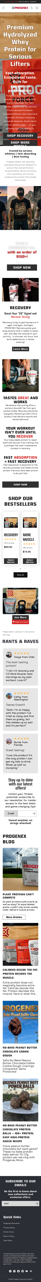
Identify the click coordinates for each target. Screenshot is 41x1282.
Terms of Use (8, 1232)
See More (20, 617)
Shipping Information (11, 1223)
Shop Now (20, 484)
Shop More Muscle (20, 144)
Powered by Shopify (26, 1279)
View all (20, 575)
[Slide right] (25, 568)
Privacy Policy (9, 1228)
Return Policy (8, 1236)
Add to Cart (21, 621)
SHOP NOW (22, 268)
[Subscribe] (33, 813)
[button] (3, 7)
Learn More (20, 348)
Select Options (11, 561)
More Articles (14, 917)
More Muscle (28, 537)
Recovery (11, 535)
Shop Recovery (20, 136)
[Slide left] (15, 568)
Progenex (17, 1279)
